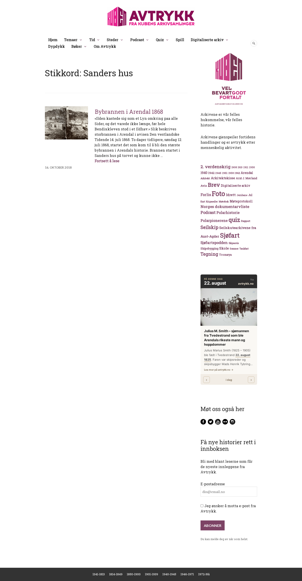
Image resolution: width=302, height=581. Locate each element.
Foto (218, 193)
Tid (92, 39)
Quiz (160, 39)
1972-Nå (204, 574)
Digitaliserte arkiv (207, 39)
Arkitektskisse (223, 178)
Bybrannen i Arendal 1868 (129, 111)
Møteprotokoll (241, 201)
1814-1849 (115, 574)
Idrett (231, 194)
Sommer (234, 248)
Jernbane (242, 195)
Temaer (70, 39)
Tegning (209, 254)
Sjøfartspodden (214, 242)
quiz (234, 219)
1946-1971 (187, 574)
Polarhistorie (228, 212)
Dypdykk (56, 46)
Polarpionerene (214, 220)
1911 (245, 167)
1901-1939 (151, 574)
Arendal (247, 173)
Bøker (76, 46)
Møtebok (224, 201)
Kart (203, 201)
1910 (240, 167)
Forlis (206, 194)
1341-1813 (99, 574)
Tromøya (225, 254)
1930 (252, 167)
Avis (204, 186)
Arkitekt (205, 178)
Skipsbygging (209, 248)
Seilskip (209, 227)
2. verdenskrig (216, 166)
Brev (214, 184)
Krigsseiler (212, 201)
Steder (112, 39)
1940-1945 (169, 574)
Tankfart (244, 248)
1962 (237, 173)
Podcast (137, 39)
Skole (224, 248)
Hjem (52, 39)
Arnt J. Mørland (246, 178)
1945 (218, 173)
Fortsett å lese (107, 160)
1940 (204, 173)
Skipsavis (234, 243)
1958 (231, 173)
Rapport (245, 221)
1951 (224, 173)
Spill (180, 39)
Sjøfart (229, 235)
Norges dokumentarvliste (225, 206)
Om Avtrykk (105, 46)
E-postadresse (213, 484)
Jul (250, 195)
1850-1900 (134, 574)
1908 (234, 167)
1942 (211, 173)
